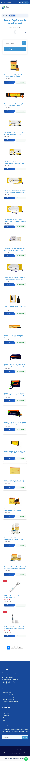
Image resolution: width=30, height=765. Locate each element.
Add (10, 82)
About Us (5, 711)
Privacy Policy (16, 758)
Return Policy (23, 758)
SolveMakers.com (12, 752)
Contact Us (6, 713)
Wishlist (21, 82)
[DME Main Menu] (26, 7)
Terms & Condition (7, 717)
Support (5, 720)
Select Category (10, 49)
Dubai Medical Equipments (10, 749)
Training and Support (8, 699)
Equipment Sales (7, 692)
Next (29, 32)
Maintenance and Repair (9, 697)
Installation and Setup (8, 694)
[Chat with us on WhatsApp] (26, 759)
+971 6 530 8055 (7, 2)
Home (6, 15)
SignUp (25, 737)
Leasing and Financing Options (10, 701)
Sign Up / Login (23, 2)
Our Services (6, 715)
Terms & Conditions (8, 758)
